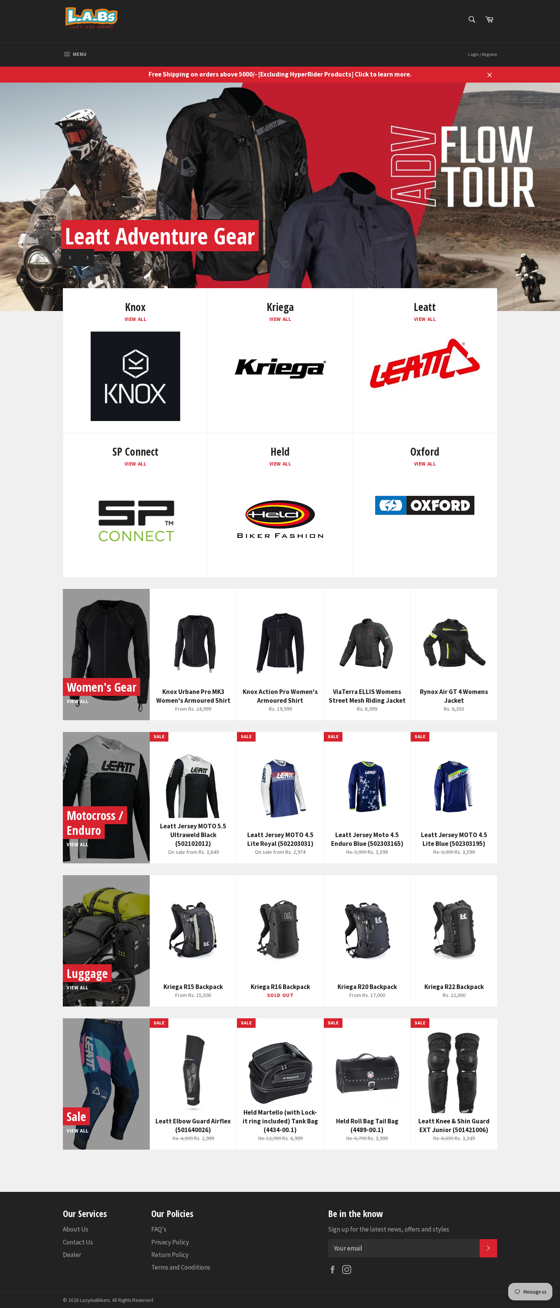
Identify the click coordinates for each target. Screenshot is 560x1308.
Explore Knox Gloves (132, 257)
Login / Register (482, 54)
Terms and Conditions (180, 1267)
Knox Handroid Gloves (162, 235)
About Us (75, 1229)
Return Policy (170, 1255)
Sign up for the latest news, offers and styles (388, 1229)
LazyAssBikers (95, 1300)
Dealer (72, 1255)
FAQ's (158, 1229)
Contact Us (78, 1242)
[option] (280, 197)
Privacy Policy (170, 1242)
